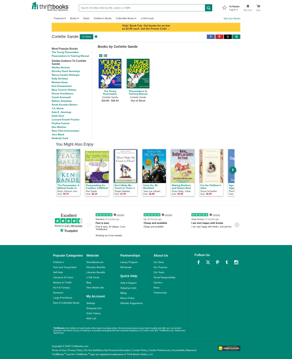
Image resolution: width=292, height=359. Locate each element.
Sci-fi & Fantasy (61, 287)
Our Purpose (160, 267)
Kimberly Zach (60, 138)
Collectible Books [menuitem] (125, 18)
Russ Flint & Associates (65, 130)
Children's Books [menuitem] (103, 18)
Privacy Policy (75, 350)
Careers (158, 282)
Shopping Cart (94, 308)
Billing (123, 293)
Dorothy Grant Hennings (66, 71)
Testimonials (160, 292)
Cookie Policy (140, 350)
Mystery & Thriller (62, 282)
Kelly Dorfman (60, 78)
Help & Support (128, 282)
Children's (58, 262)
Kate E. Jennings (61, 112)
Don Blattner (59, 127)
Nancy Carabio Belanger (66, 74)
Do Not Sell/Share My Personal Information (108, 350)
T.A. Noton (58, 108)
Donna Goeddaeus (62, 93)
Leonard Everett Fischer (65, 119)
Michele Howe (60, 82)
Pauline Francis (61, 123)
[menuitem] (234, 7)
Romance (58, 292)
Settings (90, 303)
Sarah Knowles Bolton (64, 104)
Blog (88, 282)
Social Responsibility (164, 277)
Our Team (159, 272)
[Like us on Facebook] (198, 262)
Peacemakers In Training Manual (70, 56)
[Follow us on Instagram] (236, 262)
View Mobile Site (95, 287)
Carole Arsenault (61, 97)
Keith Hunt (58, 115)
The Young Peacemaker (65, 52)
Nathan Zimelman (62, 101)
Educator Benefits (95, 267)
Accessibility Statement (184, 350)
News (157, 287)
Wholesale (125, 267)
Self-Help (58, 272)
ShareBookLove (94, 262)
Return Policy (127, 298)
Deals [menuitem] (86, 18)
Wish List (91, 318)
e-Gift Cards (92, 277)
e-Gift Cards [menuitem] (147, 18)
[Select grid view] (100, 56)
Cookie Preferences (159, 350)
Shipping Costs (128, 288)
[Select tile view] (104, 56)
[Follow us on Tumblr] (227, 262)
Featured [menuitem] (59, 18)
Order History (93, 313)
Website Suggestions (131, 303)
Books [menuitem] (73, 18)
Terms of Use (59, 350)
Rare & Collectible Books (66, 302)
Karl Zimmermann (62, 86)
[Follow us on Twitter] (208, 262)
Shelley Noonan (61, 67)
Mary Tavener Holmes (64, 89)
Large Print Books (62, 297)
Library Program (129, 262)
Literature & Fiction (63, 277)
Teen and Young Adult (64, 267)
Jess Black (58, 134)
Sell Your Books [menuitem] (232, 18)
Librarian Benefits (95, 272)
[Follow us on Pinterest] (217, 262)
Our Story (159, 262)
